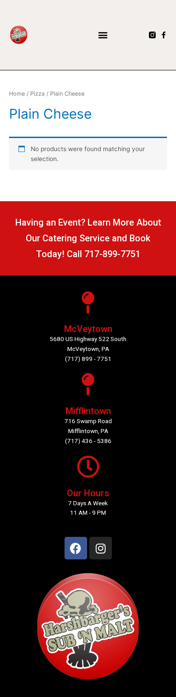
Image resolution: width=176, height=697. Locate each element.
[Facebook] (76, 548)
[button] (102, 35)
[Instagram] (100, 548)
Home (17, 93)
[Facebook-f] (163, 35)
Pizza (37, 93)
